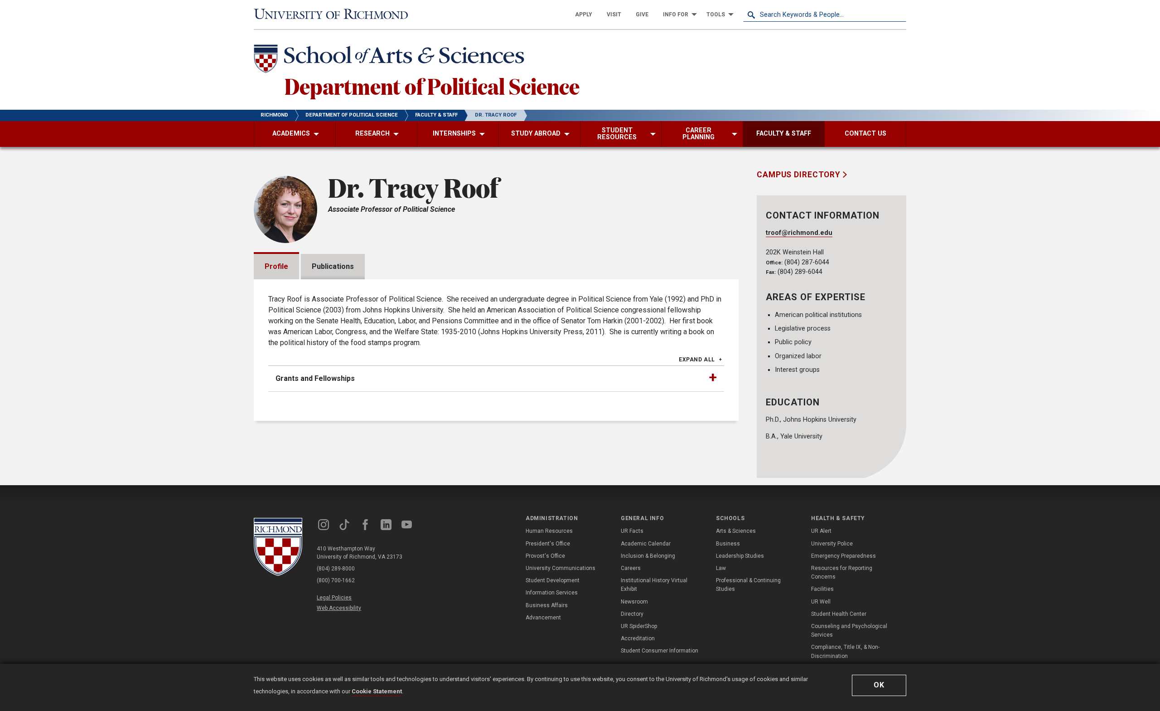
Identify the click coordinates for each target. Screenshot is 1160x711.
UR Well (821, 602)
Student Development (553, 580)
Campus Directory (800, 174)
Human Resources (549, 531)
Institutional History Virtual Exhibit (654, 584)
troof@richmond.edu (799, 233)
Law (721, 568)
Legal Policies (334, 597)
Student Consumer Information (659, 651)
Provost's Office (545, 556)
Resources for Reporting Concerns (841, 572)
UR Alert (821, 531)
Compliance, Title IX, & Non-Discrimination (845, 651)
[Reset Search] (899, 14)
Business (728, 544)
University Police (832, 544)
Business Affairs (547, 605)
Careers (631, 568)
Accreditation (638, 638)
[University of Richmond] (335, 14)
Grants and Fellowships (315, 378)
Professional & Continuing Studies (748, 584)
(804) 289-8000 (336, 568)
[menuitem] (583, 14)
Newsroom (634, 602)
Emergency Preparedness (843, 556)
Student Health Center (838, 614)
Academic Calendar (646, 544)
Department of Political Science (432, 86)
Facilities (822, 589)
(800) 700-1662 (336, 580)
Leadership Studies (740, 556)
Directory (632, 614)
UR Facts (632, 531)
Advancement (543, 617)
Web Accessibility (339, 608)
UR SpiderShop (639, 626)
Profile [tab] (276, 266)
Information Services (552, 592)
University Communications (560, 568)
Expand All (697, 359)
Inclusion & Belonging (648, 556)
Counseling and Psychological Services (849, 630)
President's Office (548, 544)
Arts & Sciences (736, 531)
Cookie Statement (377, 691)
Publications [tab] (333, 266)
